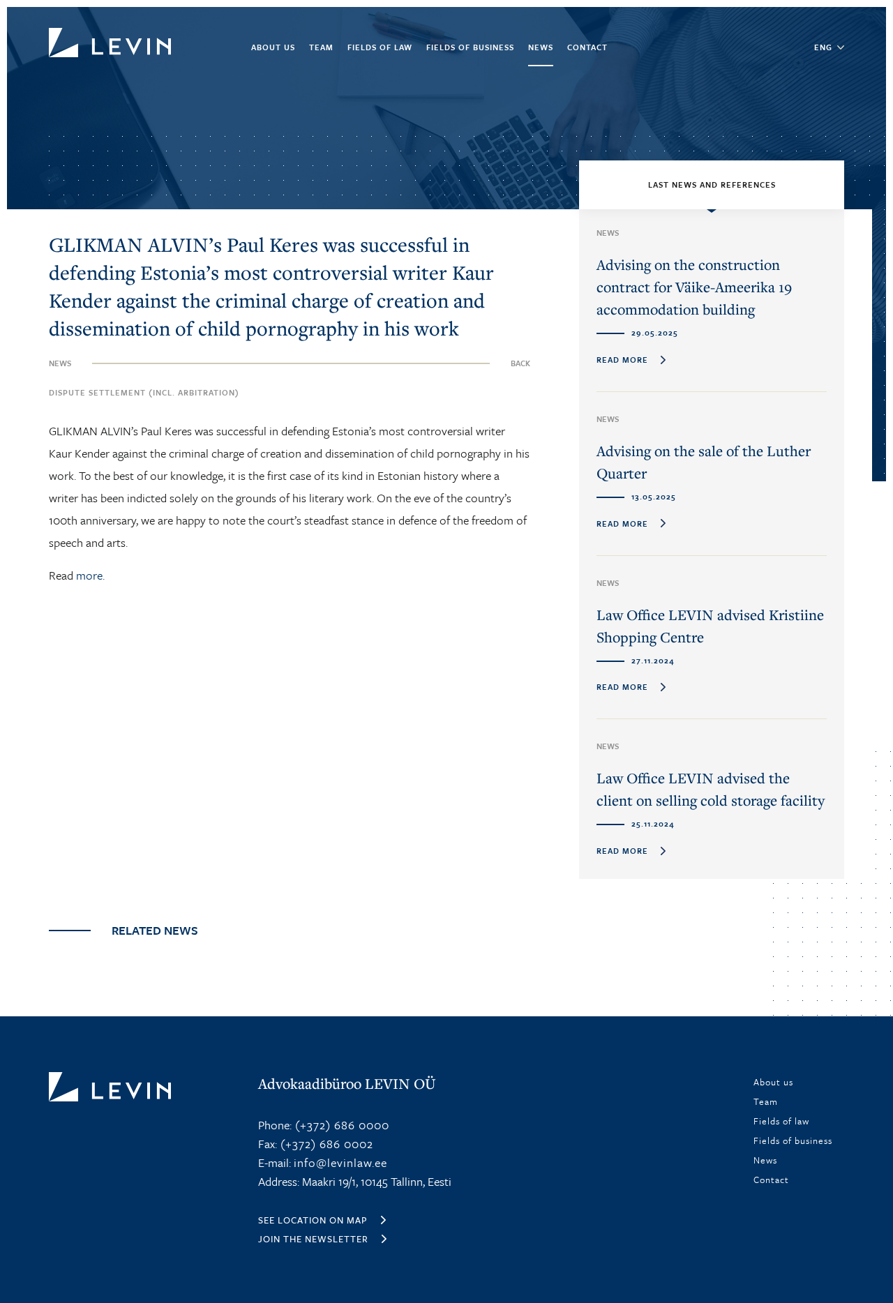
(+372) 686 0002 (325, 1143)
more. (90, 575)
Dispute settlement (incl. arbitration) (144, 392)
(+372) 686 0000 (340, 1124)
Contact (587, 47)
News (540, 47)
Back (520, 363)
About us (273, 47)
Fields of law (379, 47)
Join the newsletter (313, 1239)
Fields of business (470, 47)
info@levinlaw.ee (340, 1162)
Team (321, 47)
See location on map (313, 1220)
